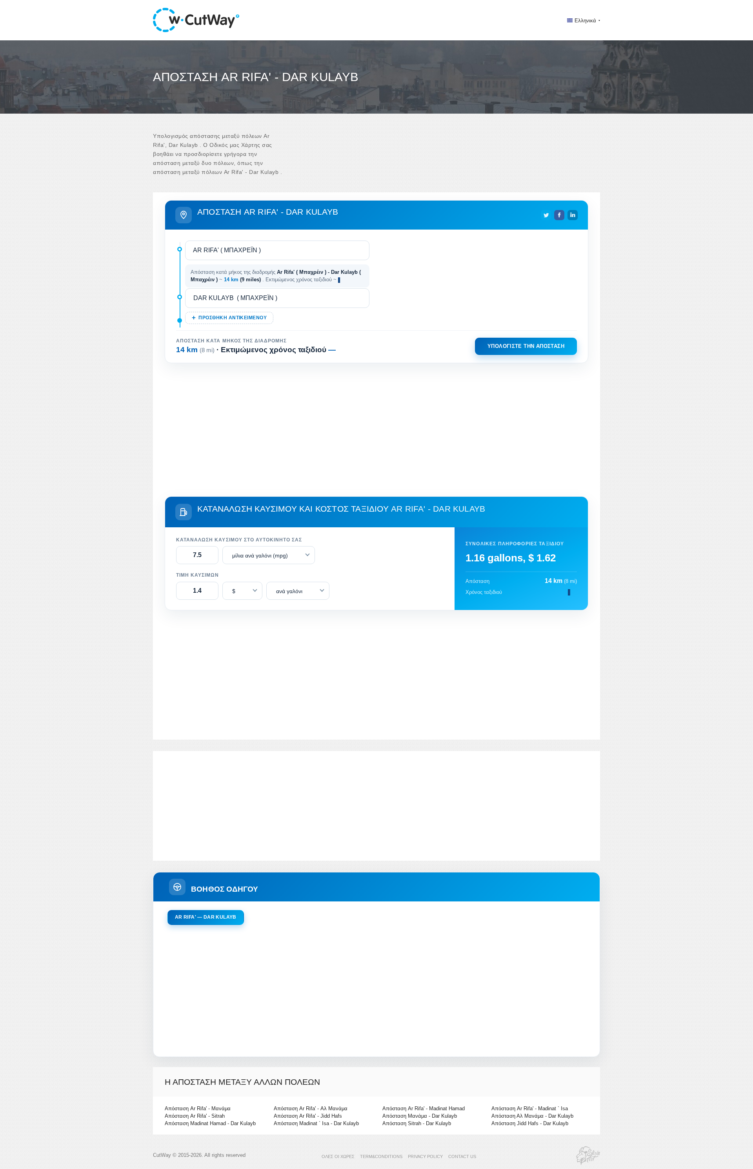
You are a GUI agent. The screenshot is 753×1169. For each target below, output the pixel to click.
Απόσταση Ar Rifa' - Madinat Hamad (423, 1108)
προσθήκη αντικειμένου (232, 317)
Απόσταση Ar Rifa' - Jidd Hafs (308, 1116)
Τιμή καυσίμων (197, 575)
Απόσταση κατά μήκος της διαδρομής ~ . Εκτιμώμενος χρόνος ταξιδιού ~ (276, 276)
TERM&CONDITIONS (381, 1156)
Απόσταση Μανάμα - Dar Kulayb (419, 1116)
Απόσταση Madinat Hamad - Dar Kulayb (210, 1123)
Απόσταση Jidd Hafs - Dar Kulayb (529, 1123)
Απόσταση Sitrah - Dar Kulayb (416, 1123)
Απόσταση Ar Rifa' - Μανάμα (198, 1108)
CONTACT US (462, 1156)
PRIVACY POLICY (425, 1156)
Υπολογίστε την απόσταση (525, 346)
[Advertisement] (376, 428)
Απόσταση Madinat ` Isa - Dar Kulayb (316, 1123)
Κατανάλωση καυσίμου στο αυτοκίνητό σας (239, 539)
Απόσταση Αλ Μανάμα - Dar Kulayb (532, 1116)
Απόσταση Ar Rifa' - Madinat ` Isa (529, 1108)
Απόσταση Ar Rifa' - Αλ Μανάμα (310, 1108)
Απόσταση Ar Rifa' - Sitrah (195, 1116)
